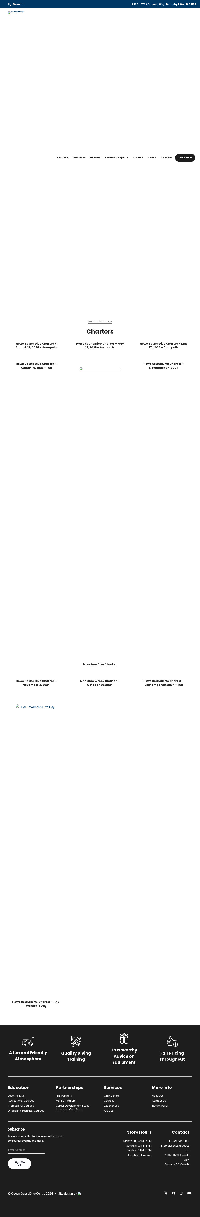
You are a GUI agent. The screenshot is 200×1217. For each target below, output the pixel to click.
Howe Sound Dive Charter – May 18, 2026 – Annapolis (100, 345)
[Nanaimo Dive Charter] (100, 513)
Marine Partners (66, 1100)
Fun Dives (79, 157)
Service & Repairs (116, 157)
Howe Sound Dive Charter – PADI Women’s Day (36, 1004)
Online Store (112, 1095)
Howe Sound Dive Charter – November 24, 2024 (163, 366)
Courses (62, 157)
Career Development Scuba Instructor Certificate (72, 1107)
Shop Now (185, 157)
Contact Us (159, 1100)
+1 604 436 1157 (179, 1140)
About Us (158, 1095)
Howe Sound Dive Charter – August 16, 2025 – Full (36, 366)
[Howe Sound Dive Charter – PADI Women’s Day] (36, 850)
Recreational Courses (21, 1100)
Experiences (111, 1105)
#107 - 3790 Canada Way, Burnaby (154, 4)
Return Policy (160, 1105)
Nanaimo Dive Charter (100, 664)
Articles (138, 157)
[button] (16, 4)
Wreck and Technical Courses (26, 1110)
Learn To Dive (16, 1095)
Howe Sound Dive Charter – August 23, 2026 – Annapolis (36, 345)
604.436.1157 (187, 4)
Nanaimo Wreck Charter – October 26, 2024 (100, 683)
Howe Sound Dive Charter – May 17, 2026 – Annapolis (164, 345)
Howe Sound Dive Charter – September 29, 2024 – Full (163, 683)
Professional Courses (21, 1105)
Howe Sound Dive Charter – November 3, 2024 (36, 683)
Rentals (95, 157)
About (152, 157)
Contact (166, 157)
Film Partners (64, 1095)
